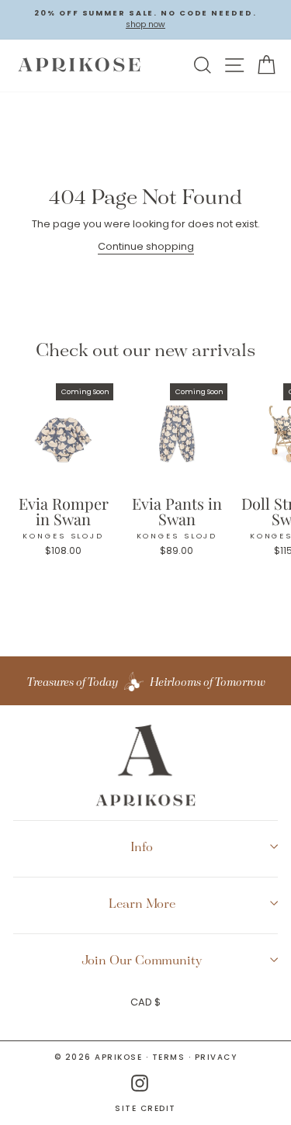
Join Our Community (142, 959)
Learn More (142, 903)
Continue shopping (146, 246)
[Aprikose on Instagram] (139, 1083)
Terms (168, 1057)
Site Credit (145, 1108)
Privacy (216, 1057)
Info (141, 846)
